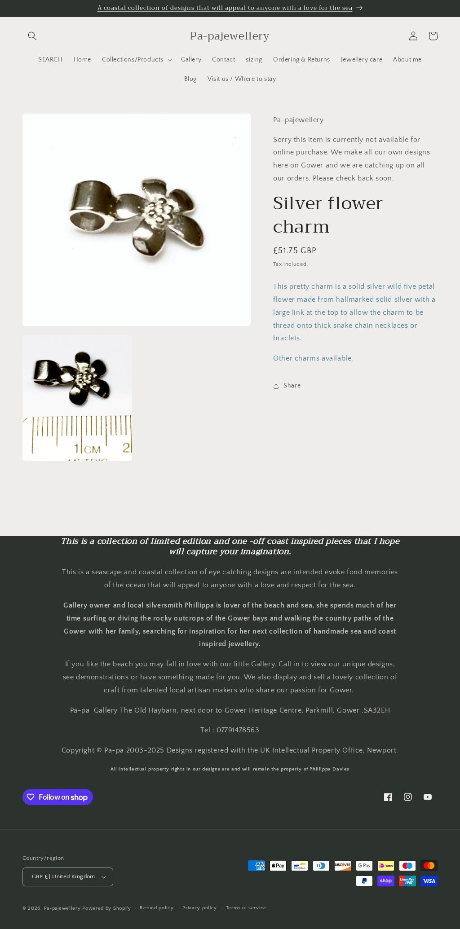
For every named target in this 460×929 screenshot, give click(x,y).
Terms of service (246, 908)
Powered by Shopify (106, 908)
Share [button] (292, 385)
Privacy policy (199, 908)
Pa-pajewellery (62, 908)
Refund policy (156, 908)
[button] (32, 36)
